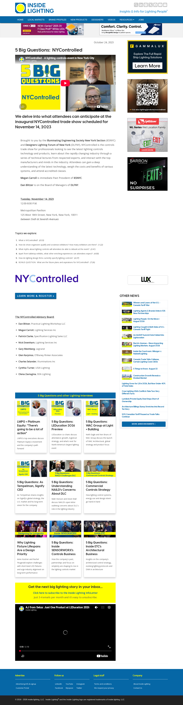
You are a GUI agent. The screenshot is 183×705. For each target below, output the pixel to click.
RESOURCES (126, 19)
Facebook (59, 688)
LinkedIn (58, 684)
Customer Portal (22, 688)
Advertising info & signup (26, 684)
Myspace (69, 688)
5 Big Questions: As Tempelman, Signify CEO (30, 486)
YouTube (69, 684)
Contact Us (137, 688)
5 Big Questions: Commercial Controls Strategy (98, 486)
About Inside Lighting (141, 684)
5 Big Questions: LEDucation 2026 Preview (63, 425)
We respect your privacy (104, 688)
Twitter (79, 688)
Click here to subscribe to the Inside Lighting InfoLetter (65, 592)
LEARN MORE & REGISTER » (35, 295)
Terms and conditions (103, 684)
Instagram (80, 684)
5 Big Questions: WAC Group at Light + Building (99, 425)
